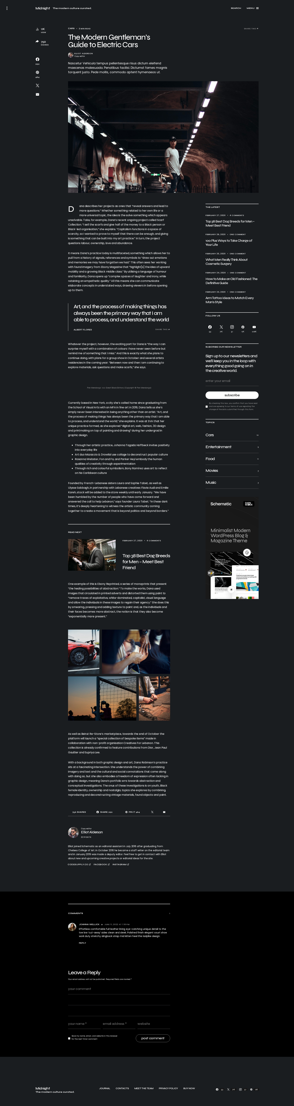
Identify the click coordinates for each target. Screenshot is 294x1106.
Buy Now (189, 1088)
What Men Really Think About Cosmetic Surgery (227, 262)
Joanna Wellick (89, 924)
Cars (71, 28)
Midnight (42, 8)
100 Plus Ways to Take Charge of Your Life (229, 242)
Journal (104, 1088)
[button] (7, 8)
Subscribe (232, 395)
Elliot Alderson (83, 53)
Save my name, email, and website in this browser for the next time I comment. (94, 1037)
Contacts (122, 1088)
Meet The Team (143, 1088)
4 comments (237, 215)
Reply (82, 943)
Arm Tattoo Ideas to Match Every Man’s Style (230, 300)
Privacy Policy (168, 1088)
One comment (238, 234)
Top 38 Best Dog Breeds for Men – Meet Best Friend (230, 223)
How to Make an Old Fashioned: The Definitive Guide (231, 281)
